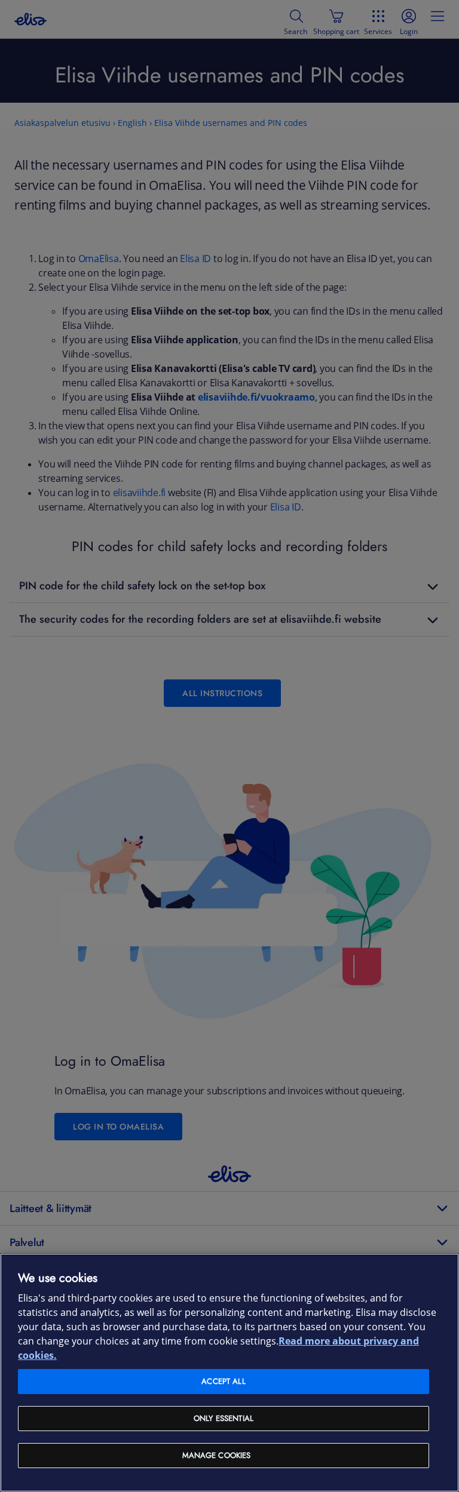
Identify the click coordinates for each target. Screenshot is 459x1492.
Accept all (223, 1381)
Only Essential (223, 1418)
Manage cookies (216, 1455)
